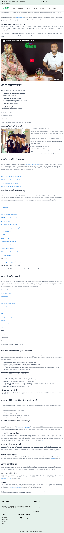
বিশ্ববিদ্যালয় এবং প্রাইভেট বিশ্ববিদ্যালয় (32, 164)
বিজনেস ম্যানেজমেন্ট (4, 289)
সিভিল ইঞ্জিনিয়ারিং (4, 300)
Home (14, 8)
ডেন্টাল (2, 313)
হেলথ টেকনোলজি (4, 306)
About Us (42, 8)
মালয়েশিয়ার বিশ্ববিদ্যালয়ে (20, 17)
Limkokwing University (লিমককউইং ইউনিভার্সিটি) (11, 262)
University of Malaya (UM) (8, 173)
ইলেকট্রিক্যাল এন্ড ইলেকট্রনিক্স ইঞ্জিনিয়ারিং (8, 303)
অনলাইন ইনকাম (52, 458)
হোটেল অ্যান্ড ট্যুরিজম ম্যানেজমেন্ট (6, 317)
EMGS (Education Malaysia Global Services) (21, 427)
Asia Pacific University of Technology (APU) (11, 228)
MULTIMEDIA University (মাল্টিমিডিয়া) (9, 224)
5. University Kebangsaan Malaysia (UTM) (11, 186)
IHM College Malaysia (6, 255)
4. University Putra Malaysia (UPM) (9, 183)
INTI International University (7, 248)
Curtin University (5, 238)
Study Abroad (20, 8)
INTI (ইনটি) (3, 211)
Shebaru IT (54, 8)
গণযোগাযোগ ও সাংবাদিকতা (5, 323)
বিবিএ (2, 310)
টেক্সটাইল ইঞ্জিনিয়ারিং (4, 296)
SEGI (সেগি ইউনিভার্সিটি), (5, 221)
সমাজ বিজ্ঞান (3, 320)
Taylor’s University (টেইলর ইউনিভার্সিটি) (9, 214)
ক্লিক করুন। (43, 440)
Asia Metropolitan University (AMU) (9, 251)
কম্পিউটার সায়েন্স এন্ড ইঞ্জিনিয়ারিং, (6, 293)
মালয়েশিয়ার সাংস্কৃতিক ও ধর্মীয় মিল (15, 487)
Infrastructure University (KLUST (9, 241)
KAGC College (4, 234)
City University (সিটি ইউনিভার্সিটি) (8, 245)
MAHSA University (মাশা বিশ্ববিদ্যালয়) (9, 217)
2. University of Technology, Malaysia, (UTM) (11, 176)
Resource (35, 8)
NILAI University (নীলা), (6, 231)
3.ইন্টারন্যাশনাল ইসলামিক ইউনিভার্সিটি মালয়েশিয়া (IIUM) (10, 179)
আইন (2, 327)
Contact (48, 8)
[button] (20, 8)
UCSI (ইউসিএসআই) (5, 207)
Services (28, 8)
